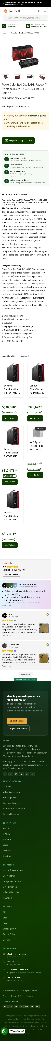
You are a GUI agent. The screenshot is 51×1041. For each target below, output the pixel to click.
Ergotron (7, 856)
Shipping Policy (9, 928)
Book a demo (18, 721)
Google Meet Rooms (12, 881)
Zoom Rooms (9, 875)
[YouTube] (21, 774)
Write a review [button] (11, 574)
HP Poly (6, 834)
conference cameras (30, 765)
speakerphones (10, 765)
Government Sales (11, 886)
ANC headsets (38, 761)
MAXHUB (7, 839)
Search (6, 923)
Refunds (21, 996)
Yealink (6, 828)
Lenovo (6, 850)
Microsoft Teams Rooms (14, 870)
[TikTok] (27, 774)
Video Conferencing (11, 792)
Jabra (5, 845)
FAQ (4, 912)
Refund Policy (9, 934)
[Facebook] (10, 774)
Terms (13, 996)
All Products (8, 786)
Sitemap (7, 939)
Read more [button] (6, 606)
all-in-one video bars (22, 761)
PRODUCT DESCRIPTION (14, 194)
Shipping (6, 106)
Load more (25, 674)
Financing (7, 898)
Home (4, 33)
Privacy (6, 996)
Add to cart (10, 418)
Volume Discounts (11, 892)
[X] (32, 774)
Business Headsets (11, 803)
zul (10, 614)
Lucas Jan (14, 644)
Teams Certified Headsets (15, 808)
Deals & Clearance (11, 814)
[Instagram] (16, 774)
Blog (5, 917)
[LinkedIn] (5, 774)
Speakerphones (10, 797)
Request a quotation (18, 729)
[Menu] (45, 10)
